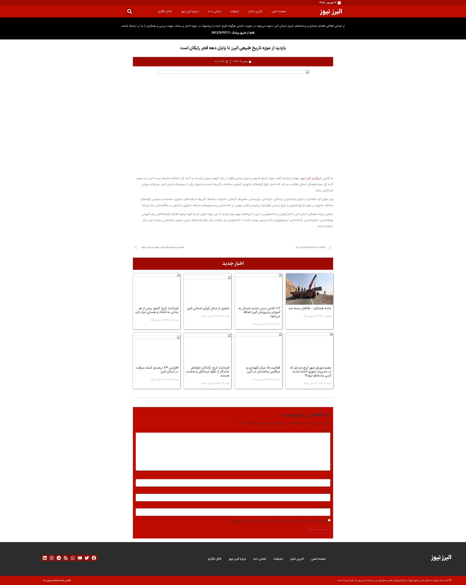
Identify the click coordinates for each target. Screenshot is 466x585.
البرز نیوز (331, 11)
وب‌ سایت (324, 506)
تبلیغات (234, 11)
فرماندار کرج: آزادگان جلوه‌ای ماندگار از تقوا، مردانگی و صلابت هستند (207, 371)
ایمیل (325, 491)
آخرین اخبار (255, 11)
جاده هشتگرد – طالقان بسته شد (309, 308)
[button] (129, 11)
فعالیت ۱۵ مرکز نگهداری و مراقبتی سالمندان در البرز (263, 369)
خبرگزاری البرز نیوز (311, 178)
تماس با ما (214, 11)
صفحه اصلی (279, 11)
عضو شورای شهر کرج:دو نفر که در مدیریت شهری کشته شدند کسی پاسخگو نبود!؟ (310, 371)
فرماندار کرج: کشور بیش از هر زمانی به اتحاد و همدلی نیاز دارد (156, 310)
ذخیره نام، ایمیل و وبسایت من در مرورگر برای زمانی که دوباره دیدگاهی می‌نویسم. (278, 520)
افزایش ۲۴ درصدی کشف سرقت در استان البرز (157, 369)
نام (327, 477)
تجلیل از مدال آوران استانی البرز (208, 308)
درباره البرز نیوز (190, 11)
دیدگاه (325, 430)
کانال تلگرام (165, 11)
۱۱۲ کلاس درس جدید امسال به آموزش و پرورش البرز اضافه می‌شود (259, 312)
